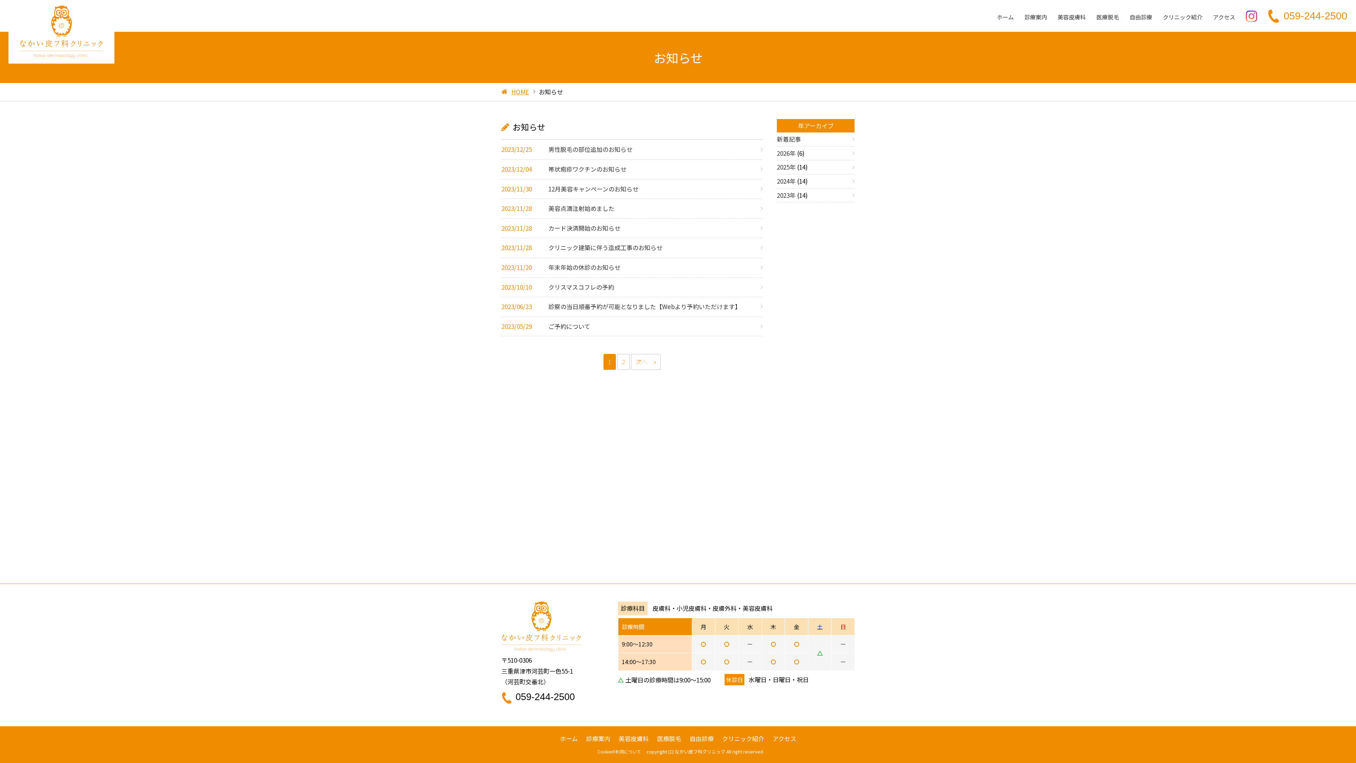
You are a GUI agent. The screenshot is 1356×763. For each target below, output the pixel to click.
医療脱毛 (1107, 17)
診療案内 (1035, 17)
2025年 (786, 166)
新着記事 (789, 139)
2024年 (786, 181)
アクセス (1224, 17)
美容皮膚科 (1072, 17)
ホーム (1005, 17)
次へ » (646, 361)
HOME (520, 91)
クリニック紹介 (1182, 17)
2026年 (786, 153)
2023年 (786, 195)
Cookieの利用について (619, 752)
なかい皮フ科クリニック (700, 751)
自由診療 (1141, 17)
